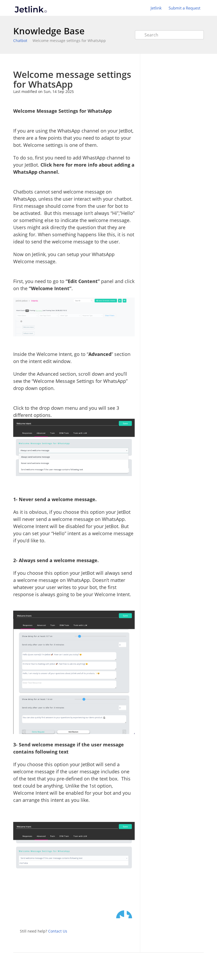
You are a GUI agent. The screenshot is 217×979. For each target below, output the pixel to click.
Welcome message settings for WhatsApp (69, 40)
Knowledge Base (49, 31)
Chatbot (20, 40)
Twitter (120, 914)
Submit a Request (184, 8)
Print (116, 61)
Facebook (131, 914)
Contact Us (57, 931)
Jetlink (156, 8)
